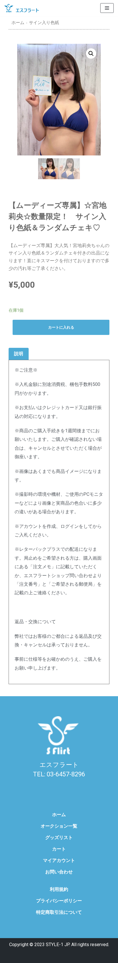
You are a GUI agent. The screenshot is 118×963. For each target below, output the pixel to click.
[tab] (19, 354)
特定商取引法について (59, 912)
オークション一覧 (59, 826)
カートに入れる (61, 327)
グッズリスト (59, 837)
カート (59, 849)
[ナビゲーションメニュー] (107, 8)
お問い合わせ (59, 872)
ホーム (17, 22)
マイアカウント (59, 860)
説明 (18, 353)
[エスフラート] (21, 8)
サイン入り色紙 (44, 22)
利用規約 (59, 889)
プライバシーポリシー (59, 900)
